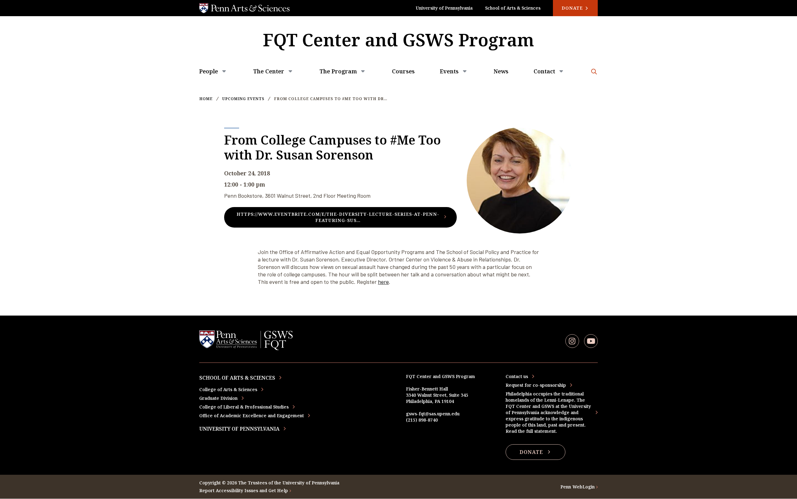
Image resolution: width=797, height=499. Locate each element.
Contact (544, 71)
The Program (338, 71)
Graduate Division (218, 398)
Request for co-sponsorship (536, 385)
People (208, 71)
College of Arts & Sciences (228, 389)
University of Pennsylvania (444, 8)
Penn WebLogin (577, 487)
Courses (403, 71)
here (383, 281)
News (501, 71)
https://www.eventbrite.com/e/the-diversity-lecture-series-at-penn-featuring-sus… (338, 217)
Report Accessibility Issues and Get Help (243, 490)
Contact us (517, 376)
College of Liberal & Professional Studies (244, 407)
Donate (573, 8)
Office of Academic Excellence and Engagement (251, 415)
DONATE (531, 452)
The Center (268, 71)
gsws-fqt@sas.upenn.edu (433, 414)
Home (206, 98)
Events (449, 71)
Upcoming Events (243, 98)
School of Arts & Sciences (512, 8)
